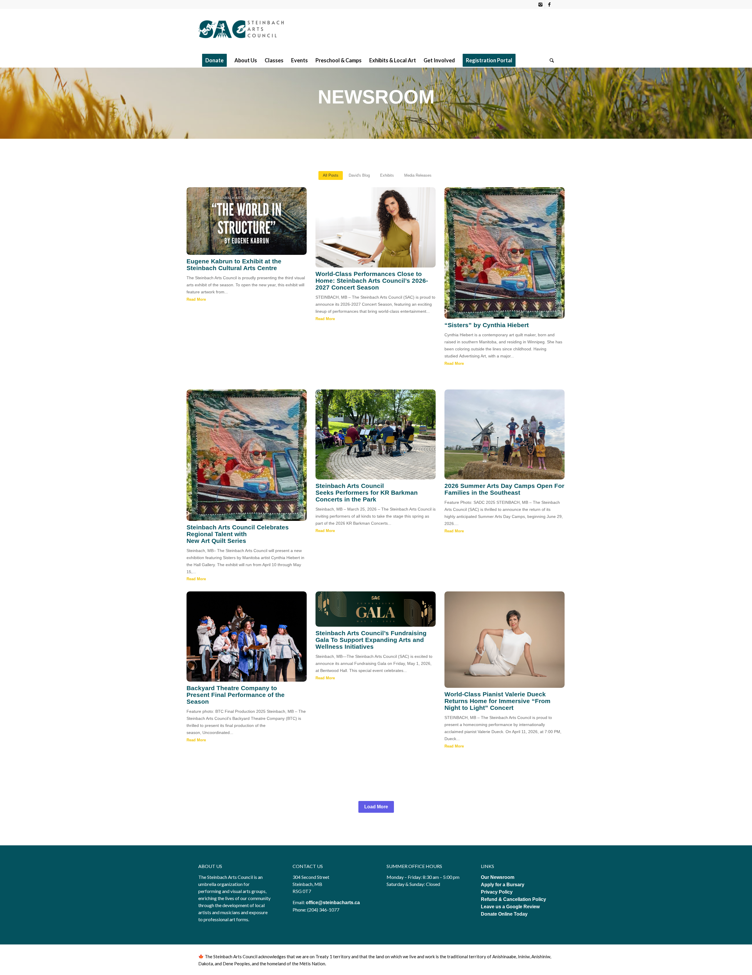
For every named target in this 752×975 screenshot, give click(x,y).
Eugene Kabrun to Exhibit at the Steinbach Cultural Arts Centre (234, 264)
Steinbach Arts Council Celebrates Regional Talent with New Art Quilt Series (238, 534)
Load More (376, 806)
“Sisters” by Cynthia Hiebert (486, 325)
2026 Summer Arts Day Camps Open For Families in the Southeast (504, 489)
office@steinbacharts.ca (333, 902)
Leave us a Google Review (510, 906)
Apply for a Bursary (502, 884)
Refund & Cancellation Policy (513, 899)
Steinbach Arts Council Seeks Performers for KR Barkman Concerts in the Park (366, 492)
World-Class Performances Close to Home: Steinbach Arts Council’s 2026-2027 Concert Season (371, 280)
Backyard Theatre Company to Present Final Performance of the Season (236, 695)
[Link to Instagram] (540, 4)
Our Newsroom (497, 877)
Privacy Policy (497, 891)
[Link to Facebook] (549, 4)
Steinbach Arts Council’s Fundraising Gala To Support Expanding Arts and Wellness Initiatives (371, 640)
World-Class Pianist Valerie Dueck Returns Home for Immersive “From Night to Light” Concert (497, 701)
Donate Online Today (504, 914)
